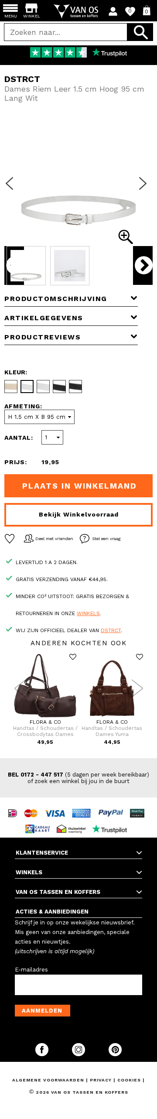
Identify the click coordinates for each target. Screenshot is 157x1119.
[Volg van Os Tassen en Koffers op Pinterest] (115, 1054)
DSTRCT (111, 630)
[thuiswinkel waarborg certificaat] (73, 821)
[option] (78, 53)
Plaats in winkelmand (79, 485)
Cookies (129, 1080)
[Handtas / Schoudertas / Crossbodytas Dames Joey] (45, 717)
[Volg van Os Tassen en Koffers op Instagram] (79, 1054)
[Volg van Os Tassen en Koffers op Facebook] (42, 1054)
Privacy (101, 1080)
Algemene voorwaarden (49, 1080)
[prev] (12, 189)
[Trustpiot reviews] (112, 821)
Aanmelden (42, 1010)
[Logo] (79, 11)
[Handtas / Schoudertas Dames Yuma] (111, 717)
